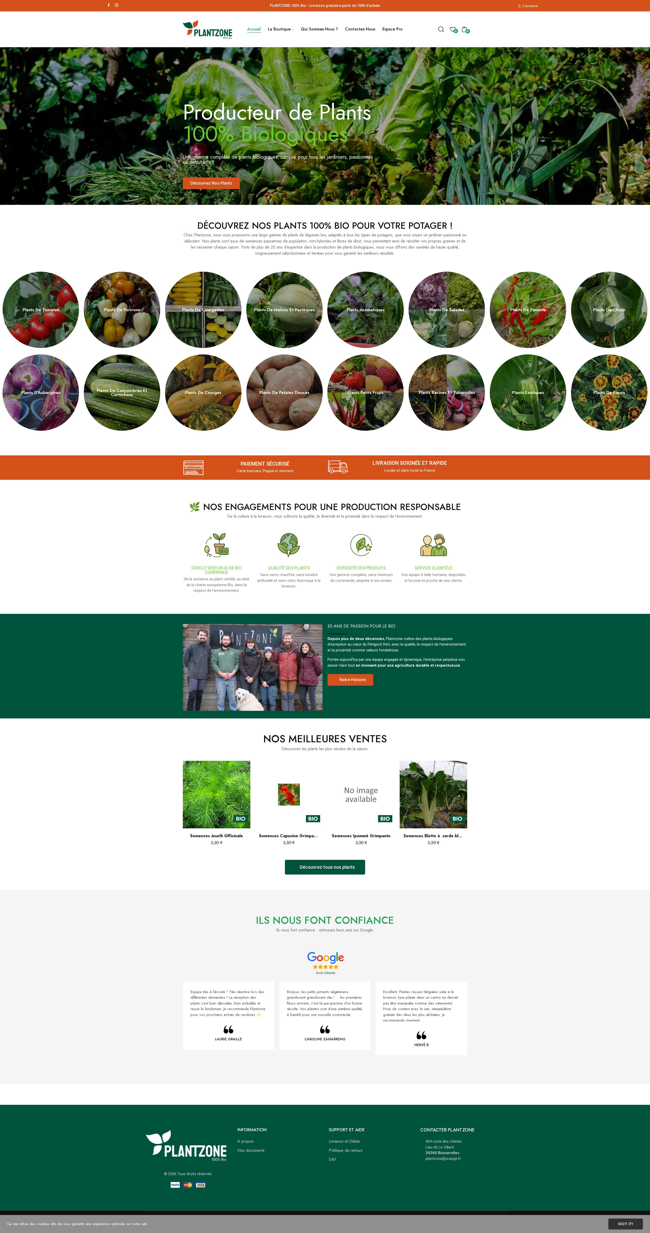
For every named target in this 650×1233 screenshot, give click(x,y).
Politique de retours (346, 1150)
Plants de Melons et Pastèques (284, 310)
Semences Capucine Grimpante (289, 836)
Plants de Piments (528, 310)
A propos (245, 1141)
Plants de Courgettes (203, 310)
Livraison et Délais (344, 1141)
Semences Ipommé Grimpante (361, 836)
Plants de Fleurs (609, 392)
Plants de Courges (203, 392)
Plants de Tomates (41, 310)
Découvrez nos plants (211, 183)
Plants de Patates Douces (284, 392)
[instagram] (117, 5)
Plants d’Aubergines (40, 392)
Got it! (625, 1224)
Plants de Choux (609, 310)
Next (476, 807)
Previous (174, 807)
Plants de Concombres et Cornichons (122, 392)
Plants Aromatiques (366, 310)
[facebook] (109, 5)
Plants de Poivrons (122, 310)
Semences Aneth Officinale (216, 836)
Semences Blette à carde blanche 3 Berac (433, 836)
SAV (332, 1159)
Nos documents (251, 1150)
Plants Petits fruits (366, 392)
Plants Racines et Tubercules (447, 392)
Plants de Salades (446, 310)
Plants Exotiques (528, 392)
